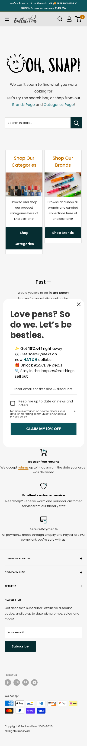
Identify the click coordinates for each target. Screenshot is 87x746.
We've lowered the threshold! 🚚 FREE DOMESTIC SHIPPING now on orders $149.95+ (43, 5)
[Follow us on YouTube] (34, 682)
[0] (78, 19)
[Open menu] (7, 19)
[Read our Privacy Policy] (74, 412)
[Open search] (60, 19)
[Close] (78, 304)
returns (23, 467)
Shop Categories (24, 238)
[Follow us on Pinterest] (25, 682)
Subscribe (20, 646)
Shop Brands (63, 232)
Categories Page (59, 104)
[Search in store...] (76, 122)
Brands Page (23, 104)
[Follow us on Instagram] (16, 682)
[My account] (69, 19)
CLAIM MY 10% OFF (43, 428)
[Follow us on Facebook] (8, 682)
